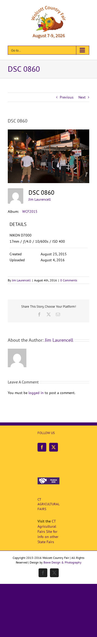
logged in (36, 392)
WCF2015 (30, 211)
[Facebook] (42, 447)
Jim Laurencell (39, 199)
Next (82, 97)
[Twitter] (53, 447)
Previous (66, 97)
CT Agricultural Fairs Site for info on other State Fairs (48, 531)
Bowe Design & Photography (62, 562)
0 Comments (68, 280)
